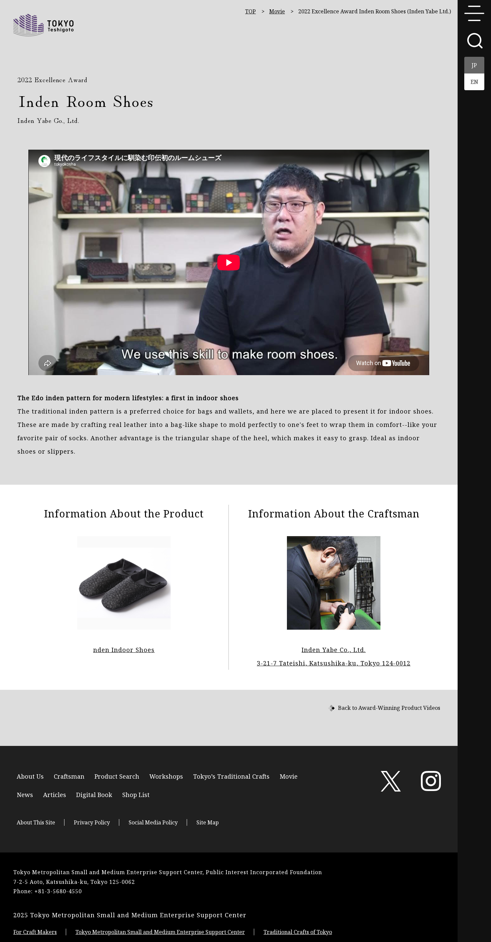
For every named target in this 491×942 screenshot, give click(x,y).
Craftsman (69, 775)
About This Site (36, 822)
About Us (30, 775)
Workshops (166, 775)
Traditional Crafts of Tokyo (298, 932)
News (25, 794)
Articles (54, 794)
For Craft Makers (35, 932)
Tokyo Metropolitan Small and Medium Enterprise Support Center (160, 932)
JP (474, 65)
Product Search (117, 775)
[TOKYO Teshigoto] (43, 25)
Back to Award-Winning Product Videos (389, 708)
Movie (277, 11)
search (474, 40)
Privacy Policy (92, 822)
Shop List (136, 794)
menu (474, 13)
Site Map (207, 822)
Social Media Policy (153, 822)
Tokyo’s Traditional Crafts (231, 775)
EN (474, 82)
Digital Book (94, 794)
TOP (250, 11)
